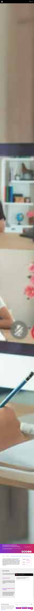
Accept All (30, 607)
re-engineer (17, 560)
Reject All (24, 607)
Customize (19, 607)
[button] (22, 552)
